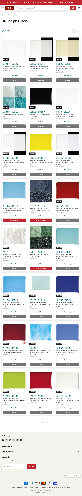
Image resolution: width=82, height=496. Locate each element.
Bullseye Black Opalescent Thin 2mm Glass (40, 115)
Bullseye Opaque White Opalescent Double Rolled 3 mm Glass (14, 162)
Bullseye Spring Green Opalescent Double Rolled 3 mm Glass (14, 400)
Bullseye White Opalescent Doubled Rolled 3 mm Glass (39, 67)
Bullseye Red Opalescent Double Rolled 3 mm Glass (67, 210)
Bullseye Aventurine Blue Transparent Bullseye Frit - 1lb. (40, 210)
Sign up (31, 466)
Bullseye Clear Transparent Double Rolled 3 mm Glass (65, 115)
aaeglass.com (6, 70)
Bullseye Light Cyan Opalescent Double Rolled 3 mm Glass (14, 210)
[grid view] (74, 31)
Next (47, 422)
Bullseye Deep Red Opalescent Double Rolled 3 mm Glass (13, 352)
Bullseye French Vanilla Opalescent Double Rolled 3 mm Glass (67, 68)
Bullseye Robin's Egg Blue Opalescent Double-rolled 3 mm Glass (40, 304)
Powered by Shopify (41, 492)
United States (71, 476)
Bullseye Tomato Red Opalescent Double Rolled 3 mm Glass (41, 400)
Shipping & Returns (40, 488)
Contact (19, 488)
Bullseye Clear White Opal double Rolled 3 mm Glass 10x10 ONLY (12, 256)
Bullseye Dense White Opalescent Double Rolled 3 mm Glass (67, 162)
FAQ (25, 488)
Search (31, 488)
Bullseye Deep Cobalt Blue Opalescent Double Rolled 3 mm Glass (67, 304)
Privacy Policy (66, 488)
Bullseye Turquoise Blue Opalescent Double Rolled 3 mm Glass (67, 256)
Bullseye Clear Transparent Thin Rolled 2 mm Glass (14, 67)
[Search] (73, 8)
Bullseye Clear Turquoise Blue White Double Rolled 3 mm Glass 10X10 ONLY (40, 352)
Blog (13, 488)
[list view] (78, 31)
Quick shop (14, 76)
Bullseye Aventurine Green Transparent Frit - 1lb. (39, 256)
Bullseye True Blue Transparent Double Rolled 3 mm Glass (66, 352)
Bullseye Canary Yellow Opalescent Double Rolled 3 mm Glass (41, 162)
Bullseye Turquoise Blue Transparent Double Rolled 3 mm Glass (14, 304)
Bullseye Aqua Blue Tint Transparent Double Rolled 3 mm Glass (67, 400)
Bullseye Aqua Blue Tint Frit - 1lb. (13, 115)
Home (4, 15)
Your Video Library (54, 488)
